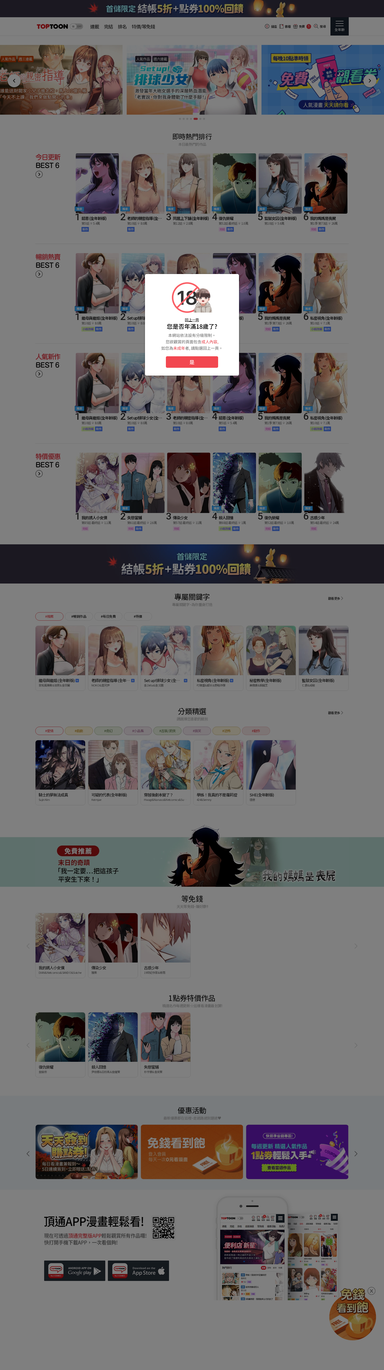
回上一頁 (192, 319)
